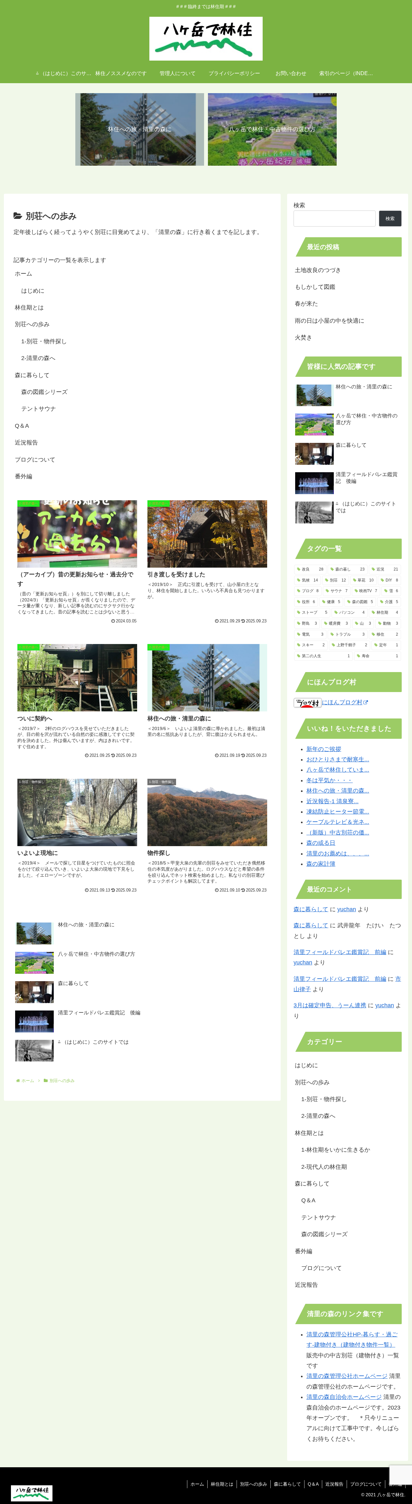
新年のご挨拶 (323, 749)
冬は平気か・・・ (329, 780)
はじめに (32, 291)
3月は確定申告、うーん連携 (330, 1005)
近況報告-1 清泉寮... (332, 801)
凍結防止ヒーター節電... (337, 811)
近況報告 (26, 442)
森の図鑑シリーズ (44, 392)
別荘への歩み (32, 324)
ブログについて (35, 459)
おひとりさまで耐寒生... (337, 759)
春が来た (306, 303)
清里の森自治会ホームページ (344, 1397)
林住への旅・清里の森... (337, 790)
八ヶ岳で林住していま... (337, 770)
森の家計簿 (320, 864)
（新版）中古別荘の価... (337, 832)
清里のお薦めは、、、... (337, 853)
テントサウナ (38, 408)
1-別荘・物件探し (44, 341)
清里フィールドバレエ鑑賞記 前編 (340, 952)
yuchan (346, 909)
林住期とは (29, 307)
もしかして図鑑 (315, 287)
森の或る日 (320, 843)
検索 (299, 205)
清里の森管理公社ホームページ (347, 1376)
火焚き (303, 337)
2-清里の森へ (38, 358)
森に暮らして (32, 375)
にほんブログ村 (342, 702)
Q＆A (22, 426)
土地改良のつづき (318, 270)
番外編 (23, 476)
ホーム (23, 273)
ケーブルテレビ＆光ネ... (337, 822)
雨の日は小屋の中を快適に (329, 320)
